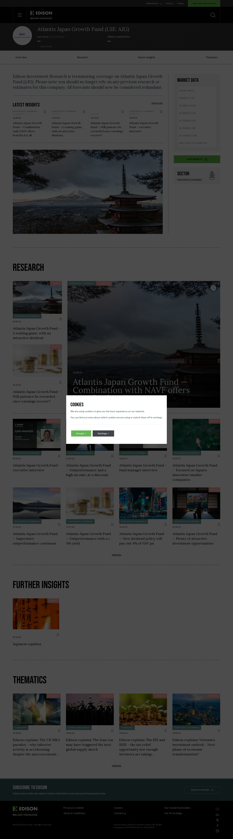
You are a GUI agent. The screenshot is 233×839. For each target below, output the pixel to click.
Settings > (103, 433)
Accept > (81, 433)
